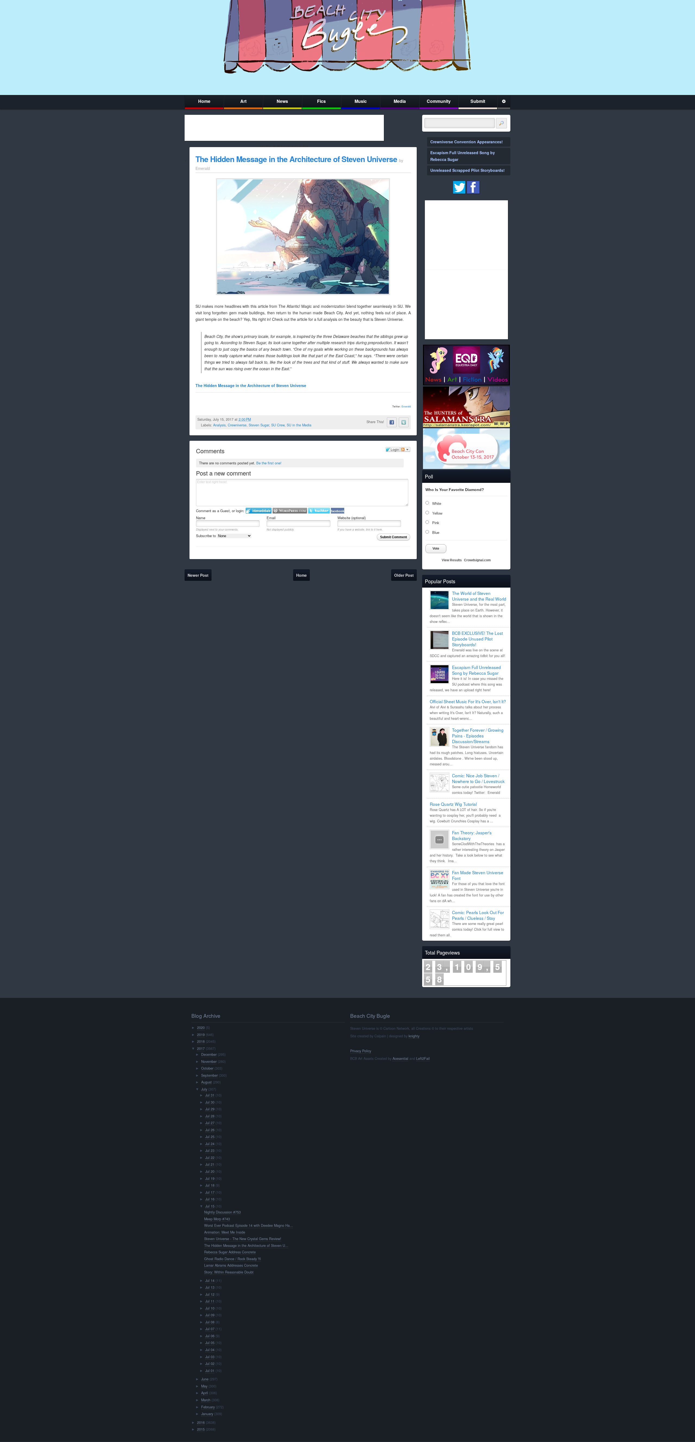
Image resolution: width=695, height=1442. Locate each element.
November (209, 1061)
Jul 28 (209, 1116)
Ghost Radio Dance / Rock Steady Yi (232, 1258)
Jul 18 (209, 1185)
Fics (321, 101)
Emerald (406, 406)
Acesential (400, 1058)
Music (361, 101)
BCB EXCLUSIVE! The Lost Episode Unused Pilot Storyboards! (477, 638)
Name (200, 517)
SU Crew (278, 425)
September (209, 1075)
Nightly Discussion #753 (222, 1212)
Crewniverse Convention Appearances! (466, 141)
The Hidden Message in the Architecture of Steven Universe (296, 158)
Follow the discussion (405, 449)
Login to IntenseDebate (258, 511)
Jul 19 (209, 1178)
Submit (477, 101)
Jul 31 (209, 1095)
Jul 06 (209, 1335)
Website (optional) (351, 517)
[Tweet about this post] (404, 422)
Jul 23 (209, 1150)
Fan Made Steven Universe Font (477, 875)
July (204, 1089)
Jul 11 (209, 1301)
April (204, 1392)
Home (204, 101)
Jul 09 (209, 1315)
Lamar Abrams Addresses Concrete (231, 1265)
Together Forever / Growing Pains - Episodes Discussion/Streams (478, 735)
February (208, 1407)
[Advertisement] (284, 128)
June (204, 1379)
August (206, 1082)
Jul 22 (209, 1157)
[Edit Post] (255, 419)
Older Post (404, 575)
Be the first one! (269, 462)
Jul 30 (209, 1102)
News (282, 101)
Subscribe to (206, 535)
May (204, 1386)
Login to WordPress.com (290, 511)
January (207, 1413)
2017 (201, 1048)
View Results (452, 560)
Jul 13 (209, 1287)
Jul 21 (209, 1164)
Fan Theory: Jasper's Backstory (472, 835)
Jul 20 (209, 1171)
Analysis (219, 425)
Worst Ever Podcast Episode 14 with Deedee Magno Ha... (248, 1225)
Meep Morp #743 (217, 1218)
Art (243, 101)
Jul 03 (209, 1356)
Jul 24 (209, 1143)
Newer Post (198, 575)
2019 (201, 1034)
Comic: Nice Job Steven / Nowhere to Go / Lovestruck (478, 778)
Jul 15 (209, 1206)
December (209, 1054)
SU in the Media (299, 425)
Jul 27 (209, 1122)
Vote (435, 548)
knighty (414, 1036)
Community (439, 101)
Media (400, 101)
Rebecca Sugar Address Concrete (230, 1252)
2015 (201, 1429)
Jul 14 (209, 1280)
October (207, 1068)
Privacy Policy (360, 1050)
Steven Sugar (259, 425)
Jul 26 (209, 1129)
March (205, 1399)
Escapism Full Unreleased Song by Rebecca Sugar (476, 670)
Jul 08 (209, 1322)
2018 (201, 1041)
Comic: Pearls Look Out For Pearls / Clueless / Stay (478, 915)
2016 (201, 1422)
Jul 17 (209, 1192)
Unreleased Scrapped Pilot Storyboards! (467, 170)
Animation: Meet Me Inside (224, 1232)
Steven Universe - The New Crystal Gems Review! (242, 1238)
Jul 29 (209, 1109)
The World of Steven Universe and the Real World (479, 596)
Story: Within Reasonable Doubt (229, 1272)
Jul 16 (209, 1199)
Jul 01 (209, 1370)
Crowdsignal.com (477, 560)
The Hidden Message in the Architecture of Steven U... (246, 1245)
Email (271, 517)
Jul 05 (209, 1342)
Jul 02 (209, 1363)
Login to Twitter (319, 511)
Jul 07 (209, 1328)
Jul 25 (209, 1136)
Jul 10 (209, 1308)
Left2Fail (423, 1058)
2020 (201, 1027)
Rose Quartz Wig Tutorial (453, 804)
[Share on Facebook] (392, 422)
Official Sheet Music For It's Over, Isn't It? (468, 701)
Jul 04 (209, 1349)
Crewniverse (237, 425)
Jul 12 (209, 1294)
